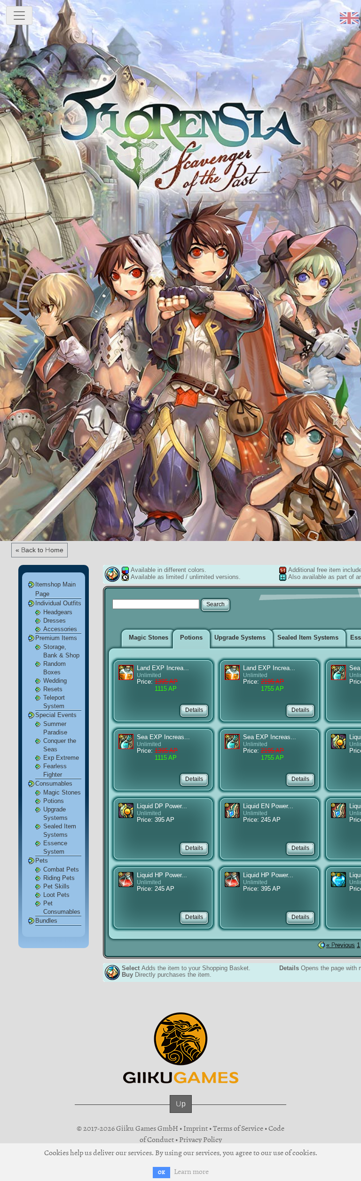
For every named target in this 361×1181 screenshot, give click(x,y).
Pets (41, 860)
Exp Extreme (61, 757)
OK (161, 1172)
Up (181, 1104)
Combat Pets (61, 869)
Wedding (55, 680)
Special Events (56, 714)
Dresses (54, 620)
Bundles (46, 920)
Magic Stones (62, 792)
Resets (53, 689)
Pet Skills (56, 886)
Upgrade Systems (240, 637)
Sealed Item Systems (307, 637)
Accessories (60, 629)
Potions (53, 800)
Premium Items (56, 637)
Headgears (57, 612)
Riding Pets (59, 877)
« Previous (340, 945)
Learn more (191, 1171)
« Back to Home (39, 550)
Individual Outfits (58, 603)
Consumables (53, 783)
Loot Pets (56, 894)
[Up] (181, 1113)
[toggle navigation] (19, 15)
